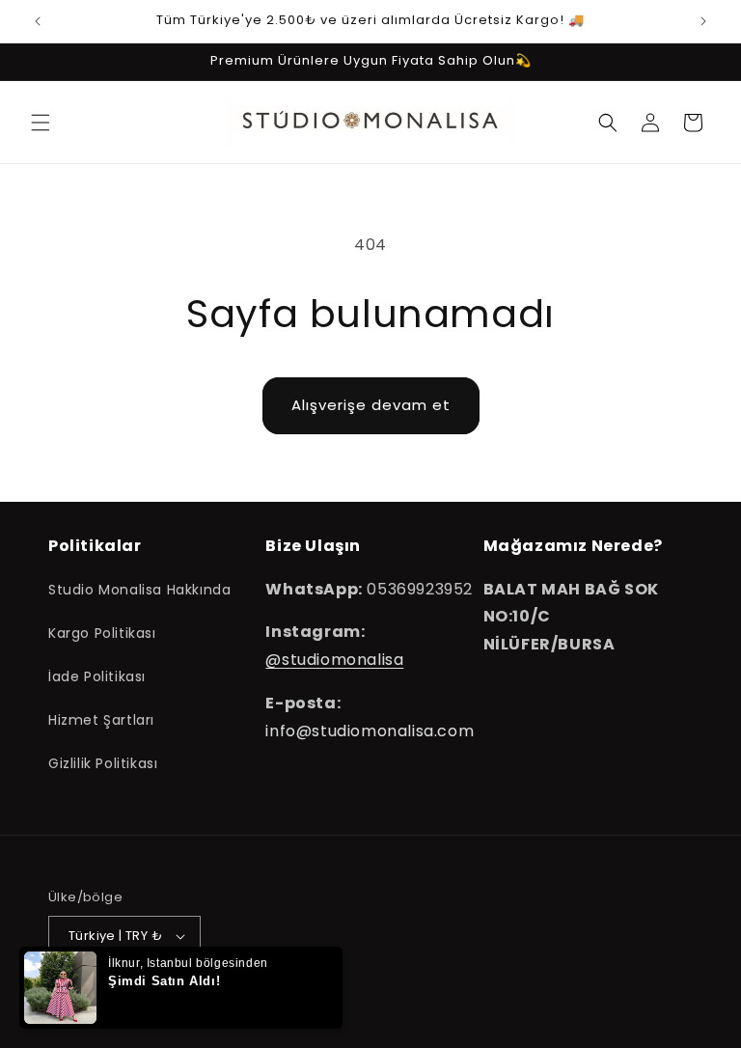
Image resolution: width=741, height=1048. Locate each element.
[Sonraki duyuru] (703, 21)
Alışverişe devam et (371, 405)
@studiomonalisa (334, 659)
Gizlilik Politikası (102, 763)
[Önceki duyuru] (37, 21)
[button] (40, 122)
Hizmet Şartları (101, 720)
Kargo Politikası (102, 633)
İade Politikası (97, 676)
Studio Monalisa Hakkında (139, 589)
